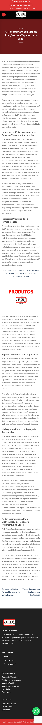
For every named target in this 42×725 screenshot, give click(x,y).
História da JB (7, 706)
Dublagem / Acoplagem (11, 680)
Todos (21, 28)
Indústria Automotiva (10, 686)
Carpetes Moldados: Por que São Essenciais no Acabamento (11, 592)
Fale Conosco (7, 652)
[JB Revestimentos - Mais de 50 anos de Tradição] (21, 15)
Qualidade (6, 710)
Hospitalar (6, 689)
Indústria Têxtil (8, 683)
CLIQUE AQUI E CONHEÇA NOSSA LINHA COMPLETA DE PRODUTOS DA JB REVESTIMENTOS (21, 273)
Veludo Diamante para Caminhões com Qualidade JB (31, 592)
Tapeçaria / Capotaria (10, 677)
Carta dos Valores (9, 704)
